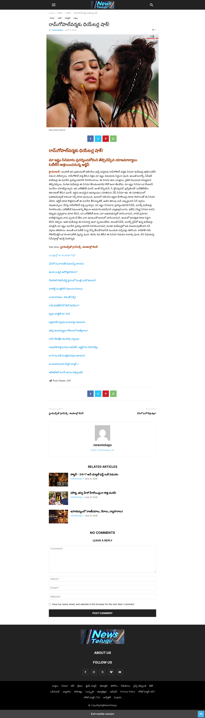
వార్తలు (76, 18)
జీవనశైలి (103, 685)
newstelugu (57, 30)
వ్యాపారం (67, 691)
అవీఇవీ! (113, 691)
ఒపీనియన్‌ (55, 691)
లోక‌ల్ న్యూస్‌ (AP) (146, 691)
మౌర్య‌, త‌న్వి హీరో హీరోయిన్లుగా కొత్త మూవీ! (93, 492)
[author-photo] (102, 440)
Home (51, 13)
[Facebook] (90, 138)
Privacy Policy (127, 691)
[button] (53, 5)
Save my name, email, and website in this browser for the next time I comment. (93, 604)
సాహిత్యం (78, 691)
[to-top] (201, 712)
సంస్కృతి (90, 691)
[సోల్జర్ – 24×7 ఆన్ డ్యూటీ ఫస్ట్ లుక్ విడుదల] (58, 480)
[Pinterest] (105, 138)
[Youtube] (120, 672)
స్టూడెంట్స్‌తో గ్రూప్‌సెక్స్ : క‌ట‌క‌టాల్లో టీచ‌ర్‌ (66, 413)
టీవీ (72, 685)
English (117, 697)
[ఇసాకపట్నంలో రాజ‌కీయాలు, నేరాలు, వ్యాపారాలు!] (58, 517)
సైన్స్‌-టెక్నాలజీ (139, 685)
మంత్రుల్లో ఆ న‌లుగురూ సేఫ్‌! (62, 255)
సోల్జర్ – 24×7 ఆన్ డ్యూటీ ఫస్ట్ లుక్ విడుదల (94, 474)
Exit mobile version (102, 713)
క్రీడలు (80, 685)
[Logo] (102, 643)
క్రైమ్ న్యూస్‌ (91, 685)
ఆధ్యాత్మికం (102, 691)
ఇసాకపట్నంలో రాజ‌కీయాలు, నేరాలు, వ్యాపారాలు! (96, 511)
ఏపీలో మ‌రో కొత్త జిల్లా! (146, 413)
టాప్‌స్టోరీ (67, 18)
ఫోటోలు (114, 685)
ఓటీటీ (68, 13)
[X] (98, 138)
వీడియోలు (125, 685)
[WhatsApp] (113, 138)
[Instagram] (94, 672)
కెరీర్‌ (151, 685)
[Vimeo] (111, 672)
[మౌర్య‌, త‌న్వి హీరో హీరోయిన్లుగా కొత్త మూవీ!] (58, 498)
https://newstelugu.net (102, 450)
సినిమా (60, 13)
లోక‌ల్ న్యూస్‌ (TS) (92, 697)
